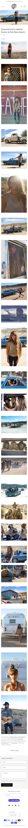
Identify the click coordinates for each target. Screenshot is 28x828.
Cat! (19, 741)
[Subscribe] (21, 795)
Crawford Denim (21, 737)
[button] (2, 6)
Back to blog (15, 750)
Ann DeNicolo (4, 742)
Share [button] (4, 39)
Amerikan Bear (13, 737)
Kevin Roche (20, 739)
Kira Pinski (14, 742)
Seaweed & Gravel (9, 825)
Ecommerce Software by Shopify (19, 825)
